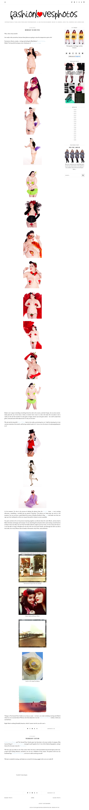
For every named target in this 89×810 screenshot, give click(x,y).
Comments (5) (51, 792)
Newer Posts (8, 797)
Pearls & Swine (41, 41)
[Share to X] (27, 728)
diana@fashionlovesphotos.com (42, 807)
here (46, 515)
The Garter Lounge (36, 43)
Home (32, 797)
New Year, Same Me (74, 147)
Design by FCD (55, 807)
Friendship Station (32, 738)
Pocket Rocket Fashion (18, 744)
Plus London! (23, 746)
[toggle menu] (5, 2)
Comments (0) (51, 728)
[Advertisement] (74, 206)
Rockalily (45, 511)
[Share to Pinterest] (32, 728)
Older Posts (56, 797)
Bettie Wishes (21, 422)
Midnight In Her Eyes (32, 30)
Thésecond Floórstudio (18, 753)
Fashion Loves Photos (44, 718)
